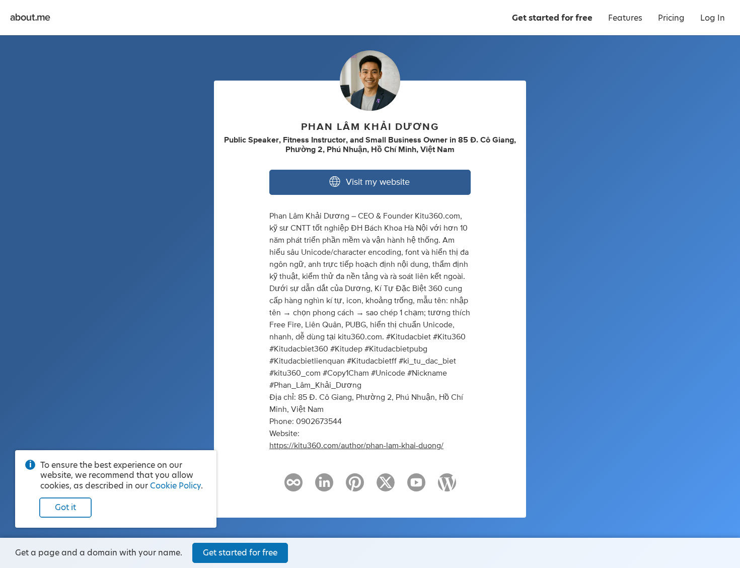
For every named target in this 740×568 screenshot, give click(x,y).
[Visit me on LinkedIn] (324, 486)
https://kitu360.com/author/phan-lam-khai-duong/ (356, 446)
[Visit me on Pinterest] (355, 486)
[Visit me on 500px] (293, 486)
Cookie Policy (175, 485)
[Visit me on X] (386, 486)
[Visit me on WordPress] (447, 486)
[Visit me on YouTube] (416, 486)
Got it (65, 507)
